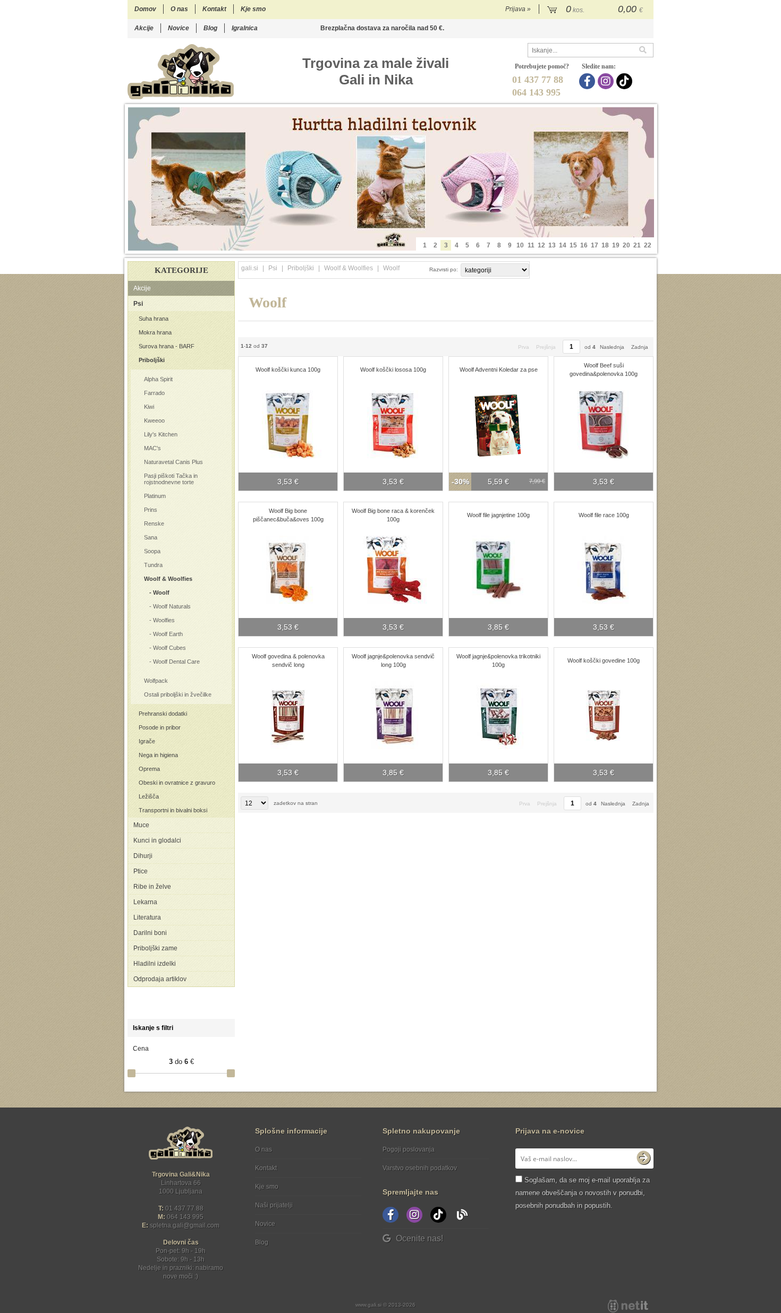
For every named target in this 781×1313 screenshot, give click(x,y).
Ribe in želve (152, 886)
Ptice (140, 871)
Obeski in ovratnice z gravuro (177, 782)
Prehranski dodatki (163, 713)
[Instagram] (607, 81)
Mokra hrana (155, 332)
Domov (145, 9)
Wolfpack (156, 680)
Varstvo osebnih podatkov (420, 1168)
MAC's (152, 448)
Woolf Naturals (172, 606)
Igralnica (245, 28)
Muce (141, 825)
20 (626, 245)
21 (637, 245)
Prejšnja (546, 347)
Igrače (147, 741)
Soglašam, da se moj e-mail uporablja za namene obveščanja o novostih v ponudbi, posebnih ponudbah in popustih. (582, 1192)
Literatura (147, 917)
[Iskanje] (646, 50)
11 (531, 245)
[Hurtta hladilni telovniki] (391, 179)
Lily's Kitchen (160, 434)
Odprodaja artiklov (159, 979)
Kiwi (149, 407)
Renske (154, 523)
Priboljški (152, 360)
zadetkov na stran (296, 803)
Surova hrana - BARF (166, 346)
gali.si (249, 268)
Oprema (149, 769)
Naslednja (612, 347)
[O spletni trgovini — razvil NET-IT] (628, 1306)
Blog (210, 28)
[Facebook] (588, 81)
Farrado (154, 393)
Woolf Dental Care (176, 661)
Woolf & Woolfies (168, 579)
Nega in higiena (158, 755)
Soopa (152, 551)
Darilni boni (150, 933)
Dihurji (142, 856)
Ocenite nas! (419, 1238)
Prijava (518, 9)
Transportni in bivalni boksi (173, 810)
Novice (178, 28)
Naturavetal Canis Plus (173, 462)
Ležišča (149, 796)
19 (615, 245)
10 (520, 245)
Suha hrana (153, 318)
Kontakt (214, 9)
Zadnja (639, 347)
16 (584, 245)
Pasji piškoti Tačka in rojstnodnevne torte (171, 479)
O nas (179, 9)
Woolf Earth (168, 634)
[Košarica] (596, 9)
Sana (150, 537)
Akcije (144, 28)
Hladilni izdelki (154, 963)
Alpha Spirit (158, 379)
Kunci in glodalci (157, 840)
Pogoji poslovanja (409, 1149)
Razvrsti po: (443, 269)
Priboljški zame (155, 948)
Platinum (155, 496)
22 (647, 245)
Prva (523, 347)
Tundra (153, 565)
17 (594, 245)
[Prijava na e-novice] (643, 1158)
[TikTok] (625, 81)
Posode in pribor (160, 727)
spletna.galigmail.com (184, 1225)
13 (552, 245)
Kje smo (253, 9)
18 (605, 245)
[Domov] (181, 71)
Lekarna (145, 902)
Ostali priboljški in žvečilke (177, 694)
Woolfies (164, 620)
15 (573, 245)
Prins (150, 510)
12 (541, 245)
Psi (138, 303)
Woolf (161, 592)
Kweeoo (154, 420)
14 (562, 245)
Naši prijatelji (274, 1205)
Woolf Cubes (169, 648)
